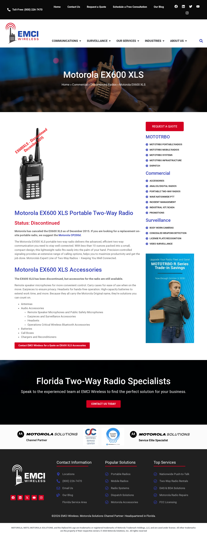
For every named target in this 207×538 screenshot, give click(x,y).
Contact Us (73, 6)
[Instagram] (187, 13)
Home (57, 6)
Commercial (80, 84)
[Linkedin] (183, 6)
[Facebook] (176, 6)
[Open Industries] (163, 41)
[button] (201, 40)
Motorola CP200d (70, 235)
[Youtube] (198, 6)
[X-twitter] (27, 497)
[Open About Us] (186, 41)
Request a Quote (96, 6)
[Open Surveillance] (109, 41)
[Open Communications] (80, 41)
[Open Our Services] (138, 41)
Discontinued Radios (103, 84)
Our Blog (159, 6)
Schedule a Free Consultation (130, 6)
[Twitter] (190, 6)
